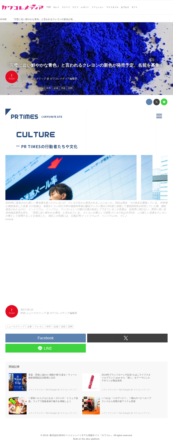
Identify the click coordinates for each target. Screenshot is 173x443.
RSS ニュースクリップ (33, 78)
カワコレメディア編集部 (63, 78)
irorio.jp (9, 219)
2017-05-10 (26, 75)
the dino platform (90, 439)
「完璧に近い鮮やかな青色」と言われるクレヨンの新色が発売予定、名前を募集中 (84, 65)
